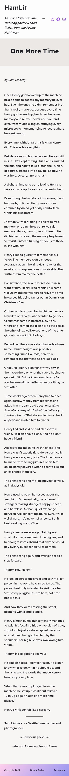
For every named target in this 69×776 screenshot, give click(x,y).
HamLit (15, 7)
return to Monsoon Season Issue (34, 746)
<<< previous (28, 737)
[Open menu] (44, 19)
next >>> (43, 737)
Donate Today (37, 770)
